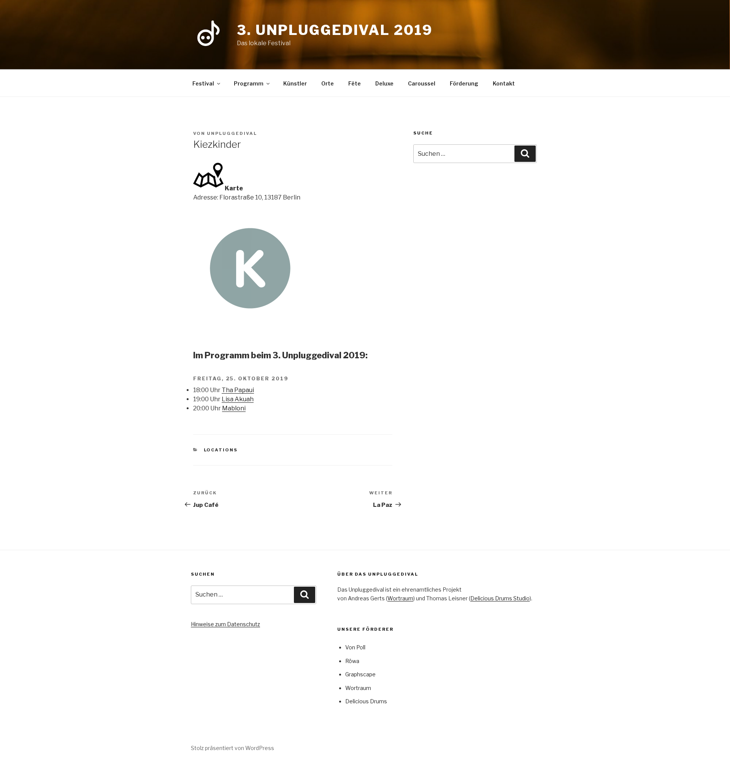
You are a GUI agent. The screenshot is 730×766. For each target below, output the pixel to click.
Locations (221, 450)
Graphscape (360, 674)
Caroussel (421, 83)
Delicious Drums (366, 701)
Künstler (295, 83)
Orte (327, 83)
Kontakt (504, 83)
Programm (248, 83)
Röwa (352, 661)
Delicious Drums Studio (500, 598)
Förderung (464, 83)
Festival (203, 83)
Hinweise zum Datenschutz (225, 624)
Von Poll (355, 647)
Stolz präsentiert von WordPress (232, 748)
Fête (354, 83)
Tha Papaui (238, 390)
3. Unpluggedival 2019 (334, 30)
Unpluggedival (232, 133)
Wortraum (400, 598)
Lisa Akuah (238, 399)
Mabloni (234, 408)
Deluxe (384, 83)
